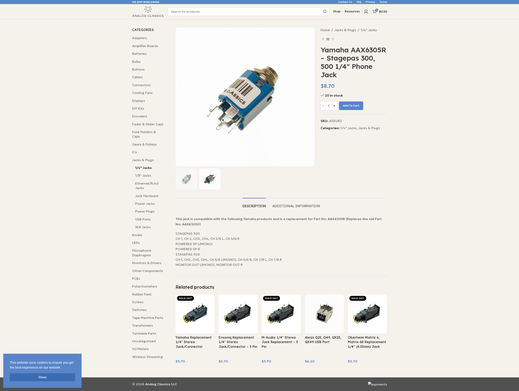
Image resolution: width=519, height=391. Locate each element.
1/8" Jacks (143, 175)
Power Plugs (145, 211)
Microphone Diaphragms (141, 252)
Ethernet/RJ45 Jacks (147, 185)
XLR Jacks (143, 227)
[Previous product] (323, 39)
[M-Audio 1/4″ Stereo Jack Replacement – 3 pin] (281, 313)
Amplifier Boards (145, 46)
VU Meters (140, 349)
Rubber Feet (142, 294)
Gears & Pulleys (144, 144)
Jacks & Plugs (143, 160)
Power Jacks (145, 204)
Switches (139, 310)
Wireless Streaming (147, 357)
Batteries (139, 54)
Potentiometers (144, 286)
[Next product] (332, 39)
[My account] (366, 12)
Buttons (138, 69)
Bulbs (136, 61)
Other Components (147, 271)
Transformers (142, 325)
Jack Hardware (146, 196)
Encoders (139, 116)
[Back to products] (327, 39)
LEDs (136, 243)
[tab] (254, 204)
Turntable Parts (144, 333)
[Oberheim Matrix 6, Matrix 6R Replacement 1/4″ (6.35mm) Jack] (367, 313)
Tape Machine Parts (147, 318)
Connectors (141, 85)
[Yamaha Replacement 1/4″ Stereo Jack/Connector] (195, 313)
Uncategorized (144, 341)
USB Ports (143, 219)
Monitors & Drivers (146, 263)
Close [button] (42, 377)
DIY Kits (138, 108)
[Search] (325, 12)
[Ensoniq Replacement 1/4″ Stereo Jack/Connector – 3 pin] (238, 313)
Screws (138, 302)
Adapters (139, 38)
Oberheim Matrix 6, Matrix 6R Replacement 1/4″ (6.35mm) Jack (367, 342)
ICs (134, 152)
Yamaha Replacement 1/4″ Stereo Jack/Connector (194, 342)
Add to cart (351, 105)
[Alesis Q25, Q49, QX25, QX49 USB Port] (324, 313)
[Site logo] (148, 11)
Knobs (137, 235)
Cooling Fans (142, 93)
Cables (137, 77)
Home (325, 30)
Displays (138, 101)
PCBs (136, 278)
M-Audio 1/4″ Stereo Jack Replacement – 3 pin (280, 342)
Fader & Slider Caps (147, 124)
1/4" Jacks (143, 168)
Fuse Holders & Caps (144, 134)
